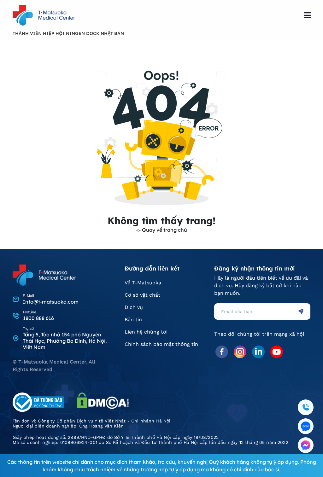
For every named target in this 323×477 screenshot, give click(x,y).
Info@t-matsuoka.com (51, 302)
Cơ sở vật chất (142, 295)
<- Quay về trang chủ (161, 230)
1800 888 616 (38, 318)
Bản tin (133, 320)
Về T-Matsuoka (143, 283)
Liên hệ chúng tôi (146, 332)
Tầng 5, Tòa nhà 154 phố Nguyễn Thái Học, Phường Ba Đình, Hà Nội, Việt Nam (65, 340)
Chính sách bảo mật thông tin (161, 344)
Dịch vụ (134, 307)
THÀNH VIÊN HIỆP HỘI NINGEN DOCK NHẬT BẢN (68, 33)
